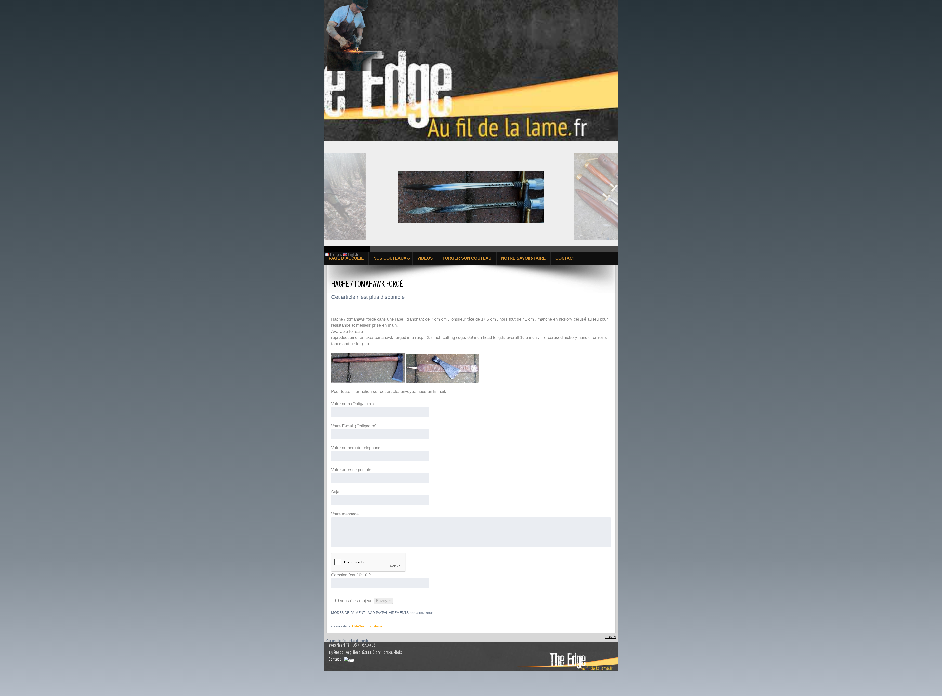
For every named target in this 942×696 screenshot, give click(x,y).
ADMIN (610, 637)
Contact (335, 659)
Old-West (358, 626)
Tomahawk (374, 626)
